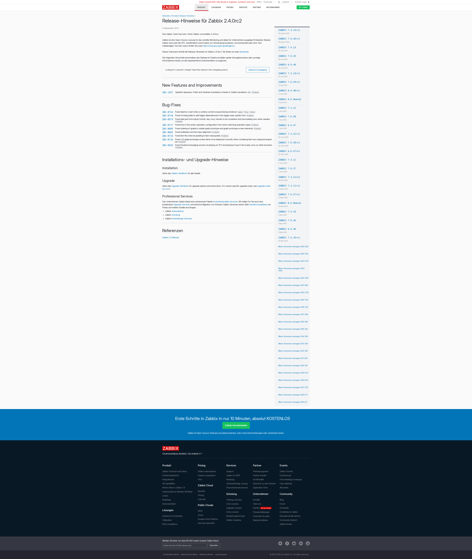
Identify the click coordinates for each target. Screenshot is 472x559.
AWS (200, 511)
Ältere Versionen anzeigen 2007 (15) (293, 387)
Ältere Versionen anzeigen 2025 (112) (293, 254)
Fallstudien (167, 520)
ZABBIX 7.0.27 (287, 168)
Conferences (285, 475)
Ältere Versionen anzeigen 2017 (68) (293, 314)
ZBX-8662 (167, 132)
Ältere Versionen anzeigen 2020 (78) (293, 292)
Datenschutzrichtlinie (189, 554)
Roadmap (166, 500)
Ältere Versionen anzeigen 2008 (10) (293, 380)
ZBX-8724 (167, 112)
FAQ (200, 479)
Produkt (174, 16)
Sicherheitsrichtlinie (171, 554)
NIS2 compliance (169, 524)
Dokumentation (169, 504)
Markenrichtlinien (260, 520)
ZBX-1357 (167, 92)
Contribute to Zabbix (289, 512)
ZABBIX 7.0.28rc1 (289, 142)
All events (284, 487)
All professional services (237, 487)
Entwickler (284, 508)
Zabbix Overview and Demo (174, 471)
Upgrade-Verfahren (180, 186)
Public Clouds (205, 505)
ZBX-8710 (167, 139)
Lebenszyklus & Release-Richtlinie (177, 491)
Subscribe (214, 545)
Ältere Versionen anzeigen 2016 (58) (293, 322)
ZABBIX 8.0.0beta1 (289, 203)
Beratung (230, 479)
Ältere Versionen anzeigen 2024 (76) (293, 261)
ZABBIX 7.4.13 (287, 47)
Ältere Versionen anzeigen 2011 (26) (293, 358)
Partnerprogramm (260, 471)
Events (284, 465)
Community (267, 2)
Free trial (201, 499)
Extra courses (232, 512)
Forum (282, 504)
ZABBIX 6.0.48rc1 (289, 90)
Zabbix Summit (286, 471)
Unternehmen (260, 494)
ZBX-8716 (167, 115)
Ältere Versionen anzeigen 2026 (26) (293, 246)
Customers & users (261, 516)
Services (231, 465)
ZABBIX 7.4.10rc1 (289, 237)
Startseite (166, 16)
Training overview (234, 500)
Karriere (262, 508)
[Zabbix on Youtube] (308, 543)
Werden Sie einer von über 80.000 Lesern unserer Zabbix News (190, 540)
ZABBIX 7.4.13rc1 (289, 73)
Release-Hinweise (186, 16)
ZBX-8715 (167, 136)
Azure (200, 515)
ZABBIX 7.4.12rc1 (289, 133)
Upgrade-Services (182, 204)
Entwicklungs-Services (182, 218)
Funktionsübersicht (170, 475)
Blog (282, 500)
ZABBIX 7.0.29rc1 (289, 82)
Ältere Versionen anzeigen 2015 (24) (293, 329)
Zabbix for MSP (233, 475)
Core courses (232, 504)
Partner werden (260, 475)
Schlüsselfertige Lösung (237, 483)
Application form (260, 487)
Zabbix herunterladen (236, 425)
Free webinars (286, 483)
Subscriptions (178, 211)
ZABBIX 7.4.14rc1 (289, 30)
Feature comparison (206, 475)
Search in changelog (258, 70)
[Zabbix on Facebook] (287, 543)
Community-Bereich (288, 520)
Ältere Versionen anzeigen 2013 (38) (293, 344)
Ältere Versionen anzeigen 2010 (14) (293, 365)
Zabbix (170, 7)
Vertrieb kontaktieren (258, 204)
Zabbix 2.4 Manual (170, 237)
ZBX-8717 (167, 125)
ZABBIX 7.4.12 (287, 108)
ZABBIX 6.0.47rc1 (289, 151)
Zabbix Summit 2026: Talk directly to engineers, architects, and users (227, 2)
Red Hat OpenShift (206, 523)
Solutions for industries (172, 516)
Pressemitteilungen (261, 512)
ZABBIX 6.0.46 (287, 229)
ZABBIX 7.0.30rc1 (289, 38)
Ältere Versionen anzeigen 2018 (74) (293, 307)
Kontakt (256, 500)
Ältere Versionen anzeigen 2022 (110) (293, 278)
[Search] (279, 2)
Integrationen (168, 479)
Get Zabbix (303, 7)
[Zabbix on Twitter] (280, 543)
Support (229, 471)
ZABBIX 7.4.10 (287, 211)
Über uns (257, 504)
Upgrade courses (234, 508)
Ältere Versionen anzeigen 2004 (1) (292, 402)
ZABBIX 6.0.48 (287, 64)
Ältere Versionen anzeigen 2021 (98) (293, 285)
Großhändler (258, 479)
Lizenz (165, 495)
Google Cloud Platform (208, 519)
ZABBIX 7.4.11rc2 (289, 177)
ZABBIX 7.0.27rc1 (289, 194)
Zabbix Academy (233, 520)
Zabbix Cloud (205, 485)
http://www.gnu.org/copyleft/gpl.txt (219, 46)
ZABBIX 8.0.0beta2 (289, 99)
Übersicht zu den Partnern (264, 483)
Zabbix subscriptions (207, 471)
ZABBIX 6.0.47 (287, 125)
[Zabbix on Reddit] (294, 543)
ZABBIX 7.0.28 (287, 116)
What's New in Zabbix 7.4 (173, 487)
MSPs (259, 2)
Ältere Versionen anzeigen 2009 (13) (293, 373)
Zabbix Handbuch (179, 173)
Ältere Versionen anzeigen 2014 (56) (293, 336)
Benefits (201, 491)
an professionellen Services (225, 201)
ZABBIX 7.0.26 (287, 220)
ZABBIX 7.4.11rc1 (289, 185)
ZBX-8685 (167, 128)
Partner (257, 465)
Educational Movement (290, 516)
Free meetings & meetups (291, 479)
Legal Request (221, 554)
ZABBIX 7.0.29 (287, 56)
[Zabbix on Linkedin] (301, 543)
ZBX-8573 (167, 119)
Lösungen (167, 510)
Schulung (176, 215)
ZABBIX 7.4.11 (287, 159)
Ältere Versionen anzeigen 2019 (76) (293, 300)
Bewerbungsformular (235, 516)
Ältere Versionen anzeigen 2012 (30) (293, 351)
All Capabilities (168, 483)
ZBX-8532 (167, 145)
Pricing (201, 465)
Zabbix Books (286, 524)
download (243, 52)
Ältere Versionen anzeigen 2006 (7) (293, 395)
